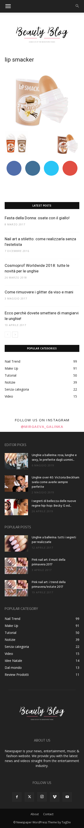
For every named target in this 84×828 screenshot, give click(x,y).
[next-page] (15, 334)
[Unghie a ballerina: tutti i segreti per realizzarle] (16, 543)
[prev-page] (7, 334)
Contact (48, 814)
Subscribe (70, 162)
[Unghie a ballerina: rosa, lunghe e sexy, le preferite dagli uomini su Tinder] (16, 461)
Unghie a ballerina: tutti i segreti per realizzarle (54, 540)
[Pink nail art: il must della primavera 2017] (16, 566)
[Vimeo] (54, 797)
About (35, 814)
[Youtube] (67, 797)
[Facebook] (16, 797)
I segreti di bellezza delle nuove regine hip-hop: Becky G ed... (54, 503)
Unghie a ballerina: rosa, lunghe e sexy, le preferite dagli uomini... (54, 458)
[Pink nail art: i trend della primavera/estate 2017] (16, 588)
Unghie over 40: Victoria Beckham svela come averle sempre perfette (55, 482)
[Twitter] (29, 797)
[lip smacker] (42, 127)
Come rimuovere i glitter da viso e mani (39, 292)
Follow (32, 162)
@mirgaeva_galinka (42, 426)
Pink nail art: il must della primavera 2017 (48, 562)
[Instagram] (42, 796)
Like (14, 162)
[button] (7, 6)
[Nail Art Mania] (42, 34)
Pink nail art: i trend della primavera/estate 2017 (49, 585)
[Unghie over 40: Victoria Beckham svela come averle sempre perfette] (16, 483)
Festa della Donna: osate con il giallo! (37, 218)
